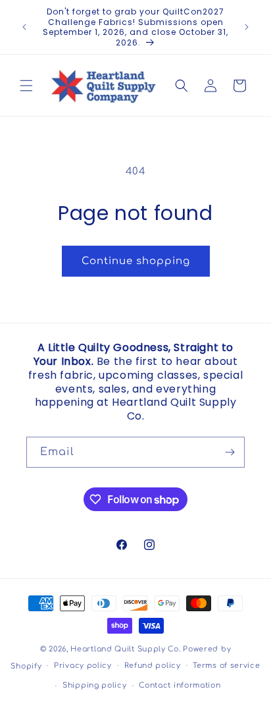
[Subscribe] (229, 452)
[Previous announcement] (24, 27)
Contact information (179, 685)
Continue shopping (136, 261)
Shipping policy (94, 685)
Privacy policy (83, 665)
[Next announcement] (246, 27)
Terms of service (226, 665)
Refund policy (152, 665)
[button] (26, 85)
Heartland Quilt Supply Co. (125, 649)
